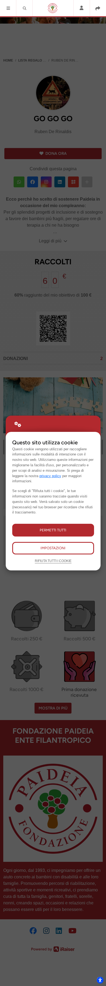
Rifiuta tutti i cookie (53, 561)
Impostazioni (53, 548)
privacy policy (50, 476)
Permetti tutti (53, 530)
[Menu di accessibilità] (100, 980)
